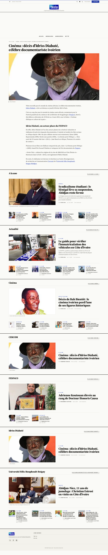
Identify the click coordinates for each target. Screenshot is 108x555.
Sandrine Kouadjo (65, 361)
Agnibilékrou (59, 36)
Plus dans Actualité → (92, 229)
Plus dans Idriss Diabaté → (91, 431)
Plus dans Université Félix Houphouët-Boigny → (85, 472)
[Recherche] (77, 2)
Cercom (50, 161)
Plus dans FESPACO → (93, 379)
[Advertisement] (54, 23)
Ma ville (35, 538)
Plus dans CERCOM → (93, 338)
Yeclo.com (11, 41)
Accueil (41, 36)
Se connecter (87, 1)
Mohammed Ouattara (66, 401)
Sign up (35, 536)
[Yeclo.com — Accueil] (11, 533)
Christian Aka (64, 497)
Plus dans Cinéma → (93, 283)
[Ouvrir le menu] (10, 2)
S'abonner (95, 1)
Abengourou (49, 36)
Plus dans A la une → (93, 174)
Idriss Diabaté (30, 108)
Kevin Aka (63, 202)
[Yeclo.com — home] (54, 7)
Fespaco (72, 115)
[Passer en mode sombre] (82, 2)
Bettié (67, 36)
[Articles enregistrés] (80, 2)
